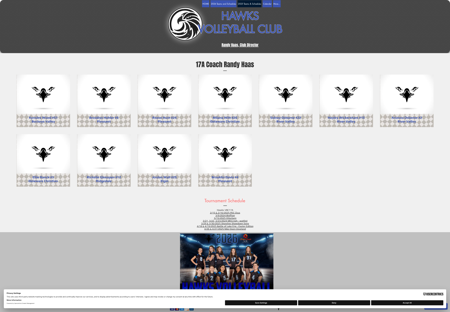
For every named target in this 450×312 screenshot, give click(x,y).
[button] (226, 263)
